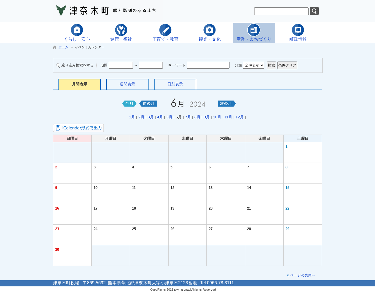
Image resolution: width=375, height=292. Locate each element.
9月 (207, 117)
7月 (188, 117)
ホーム (63, 47)
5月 (169, 117)
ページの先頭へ (302, 275)
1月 (132, 117)
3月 (151, 117)
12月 (240, 117)
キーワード (177, 65)
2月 (141, 117)
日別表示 (175, 84)
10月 (217, 117)
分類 (238, 65)
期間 (104, 65)
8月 (197, 117)
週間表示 (127, 84)
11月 (228, 117)
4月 (160, 117)
